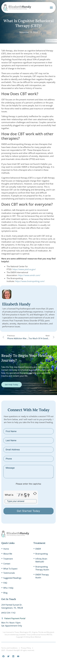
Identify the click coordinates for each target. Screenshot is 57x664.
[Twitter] (8, 656)
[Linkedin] (13, 656)
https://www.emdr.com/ (29, 275)
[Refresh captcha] (35, 493)
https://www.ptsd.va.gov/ (24, 269)
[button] (51, 7)
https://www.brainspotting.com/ (30, 281)
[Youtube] (18, 656)
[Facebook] (3, 656)
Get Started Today (28, 510)
